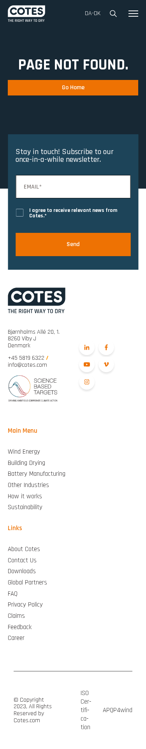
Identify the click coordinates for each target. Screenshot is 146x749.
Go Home (73, 87)
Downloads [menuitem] (22, 571)
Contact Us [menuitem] (22, 560)
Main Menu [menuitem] (22, 431)
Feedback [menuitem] (20, 627)
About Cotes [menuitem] (24, 549)
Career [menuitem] (16, 638)
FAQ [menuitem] (13, 594)
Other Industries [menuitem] (28, 485)
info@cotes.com (27, 365)
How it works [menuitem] (25, 496)
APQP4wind (117, 710)
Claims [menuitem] (16, 616)
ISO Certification (86, 710)
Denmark (34, 339)
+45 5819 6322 (28, 358)
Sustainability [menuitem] (25, 507)
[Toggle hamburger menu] (133, 13)
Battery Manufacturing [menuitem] (36, 474)
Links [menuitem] (15, 528)
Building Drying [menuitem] (26, 463)
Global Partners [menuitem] (27, 582)
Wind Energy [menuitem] (24, 452)
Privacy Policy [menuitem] (25, 605)
